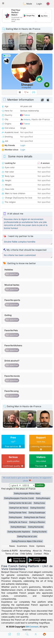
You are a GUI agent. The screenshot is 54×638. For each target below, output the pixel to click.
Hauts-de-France (41, 119)
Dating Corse (39, 503)
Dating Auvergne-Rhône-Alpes (27, 493)
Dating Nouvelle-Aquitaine (19, 531)
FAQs (46, 553)
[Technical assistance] (44, 634)
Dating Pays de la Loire (27, 536)
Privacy (47, 550)
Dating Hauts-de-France (34, 517)
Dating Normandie (35, 527)
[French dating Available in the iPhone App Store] (17, 558)
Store (31, 546)
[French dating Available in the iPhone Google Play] (37, 558)
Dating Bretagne (43, 498)
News (12, 546)
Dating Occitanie (39, 531)
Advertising (25, 550)
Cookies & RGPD (10, 550)
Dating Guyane (15, 517)
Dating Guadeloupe (37, 512)
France (26, 115)
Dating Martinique (18, 527)
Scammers (22, 546)
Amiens (26, 119)
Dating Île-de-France (18, 522)
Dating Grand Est (37, 508)
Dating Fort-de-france (18, 508)
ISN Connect (32, 626)
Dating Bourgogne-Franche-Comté (19, 498)
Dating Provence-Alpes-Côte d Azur (27, 541)
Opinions (40, 546)
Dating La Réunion (37, 522)
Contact (38, 553)
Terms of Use (11, 553)
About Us (37, 550)
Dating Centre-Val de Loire (20, 503)
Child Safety (26, 553)
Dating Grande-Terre (17, 512)
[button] (3, 3)
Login (39, 3)
